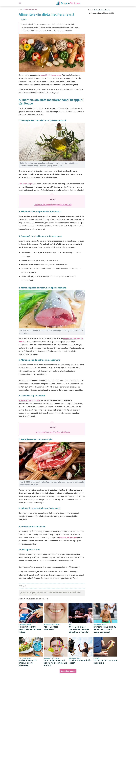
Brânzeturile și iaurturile (29, 400)
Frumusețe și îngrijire (51, 624)
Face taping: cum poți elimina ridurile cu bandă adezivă (55, 663)
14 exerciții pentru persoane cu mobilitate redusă (30, 629)
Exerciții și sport (25, 624)
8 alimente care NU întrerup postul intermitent (28, 663)
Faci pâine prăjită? (26, 184)
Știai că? (96, 658)
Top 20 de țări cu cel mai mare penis (105, 661)
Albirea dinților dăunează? (51, 628)
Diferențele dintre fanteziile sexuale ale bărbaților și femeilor (78, 629)
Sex (69, 624)
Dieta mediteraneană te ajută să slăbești (53, 432)
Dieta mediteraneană (30, 9)
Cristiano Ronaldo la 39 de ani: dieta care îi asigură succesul (104, 629)
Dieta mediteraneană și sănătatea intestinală (52, 204)
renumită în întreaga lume (50, 75)
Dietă (20, 9)
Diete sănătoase (25, 658)
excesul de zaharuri (68, 538)
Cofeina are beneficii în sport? (79, 661)
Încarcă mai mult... (68, 671)
